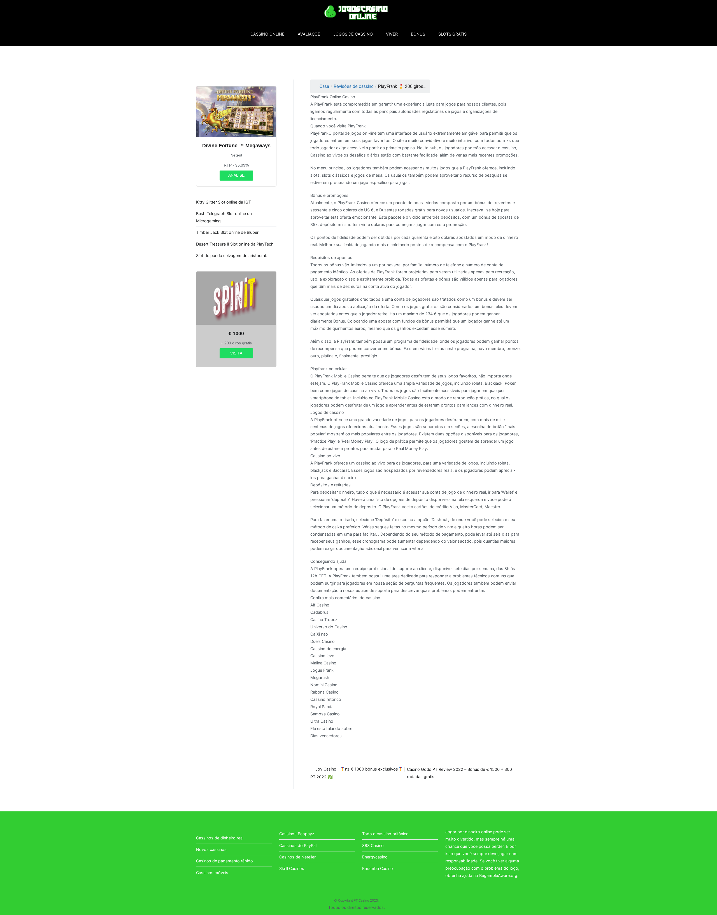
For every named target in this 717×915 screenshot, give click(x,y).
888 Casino (373, 845)
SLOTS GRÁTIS (452, 34)
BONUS (418, 34)
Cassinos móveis (212, 872)
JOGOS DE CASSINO (353, 34)
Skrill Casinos (291, 868)
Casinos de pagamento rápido (224, 860)
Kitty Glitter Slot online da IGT (223, 202)
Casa (324, 86)
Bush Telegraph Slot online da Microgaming (224, 217)
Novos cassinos (211, 849)
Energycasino (375, 857)
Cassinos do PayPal (297, 845)
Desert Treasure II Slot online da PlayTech (235, 244)
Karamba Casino (377, 868)
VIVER (392, 34)
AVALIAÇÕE (309, 34)
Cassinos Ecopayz (296, 833)
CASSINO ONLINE (267, 34)
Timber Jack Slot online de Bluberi (227, 232)
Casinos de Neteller (297, 857)
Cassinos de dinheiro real (219, 837)
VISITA (236, 353)
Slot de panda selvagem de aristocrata (232, 255)
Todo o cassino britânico (385, 833)
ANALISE (236, 175)
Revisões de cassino (354, 86)
